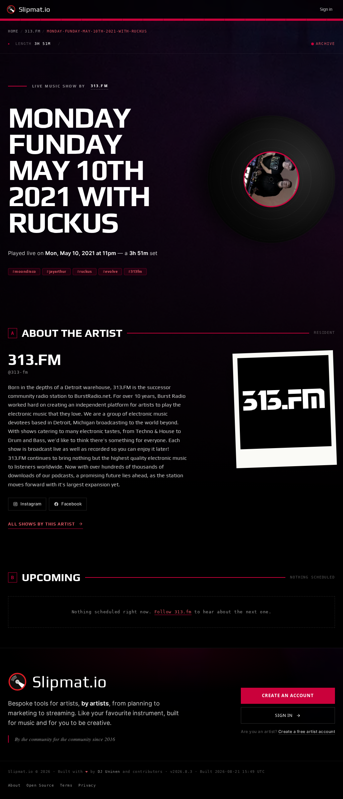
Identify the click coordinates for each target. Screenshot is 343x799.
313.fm (32, 31)
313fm (136, 271)
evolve (111, 271)
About (14, 785)
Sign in (326, 9)
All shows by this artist (41, 524)
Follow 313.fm (173, 611)
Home (13, 31)
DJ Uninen (109, 772)
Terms (66, 785)
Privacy (87, 785)
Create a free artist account (306, 731)
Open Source (40, 785)
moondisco (25, 271)
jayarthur (57, 271)
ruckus (85, 271)
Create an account (288, 695)
